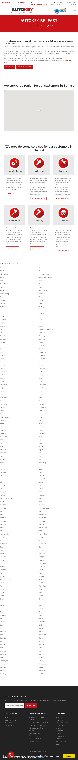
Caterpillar (3, 336)
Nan (40, 531)
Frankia (41, 404)
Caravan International (46, 329)
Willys (41, 667)
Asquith (41, 281)
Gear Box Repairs (34, 736)
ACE (40, 268)
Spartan (41, 612)
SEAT (1, 609)
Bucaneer (3, 320)
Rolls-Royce (4, 589)
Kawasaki (42, 453)
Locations (59, 733)
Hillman (2, 420)
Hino (40, 420)
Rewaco (41, 576)
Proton (2, 566)
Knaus (41, 459)
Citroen (2, 349)
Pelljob (2, 553)
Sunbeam (42, 622)
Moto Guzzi (43, 527)
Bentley (41, 307)
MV (1, 531)
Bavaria (41, 300)
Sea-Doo (42, 605)
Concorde (42, 355)
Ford (40, 398)
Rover (2, 592)
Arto (1, 281)
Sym (1, 628)
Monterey (3, 521)
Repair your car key (62, 198)
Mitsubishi (42, 514)
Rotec (41, 589)
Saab (40, 592)
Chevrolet (42, 339)
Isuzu (40, 436)
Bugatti (2, 323)
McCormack (4, 505)
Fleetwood (3, 398)
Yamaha (41, 674)
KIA (40, 456)
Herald (41, 417)
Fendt (41, 388)
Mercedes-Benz (44, 508)
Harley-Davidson (5, 417)
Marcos (2, 495)
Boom (2, 316)
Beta (40, 310)
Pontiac (41, 560)
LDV (1, 482)
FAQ (1, 388)
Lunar (41, 488)
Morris (2, 527)
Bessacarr (3, 310)
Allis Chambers (44, 274)
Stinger (41, 618)
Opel (1, 547)
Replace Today (12, 248)
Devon (41, 371)
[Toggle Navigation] (4, 10)
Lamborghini (4, 472)
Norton (41, 540)
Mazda (2, 501)
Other (41, 547)
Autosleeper (4, 297)
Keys (1, 456)
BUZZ (41, 326)
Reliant (41, 573)
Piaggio (41, 557)
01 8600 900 (21, 2)
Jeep (40, 443)
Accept (69, 756)
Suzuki (2, 625)
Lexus (41, 482)
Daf (1, 362)
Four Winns (3, 404)
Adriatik (2, 271)
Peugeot (3, 557)
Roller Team (43, 586)
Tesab (41, 638)
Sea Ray (2, 605)
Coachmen (42, 352)
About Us (59, 717)
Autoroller (42, 294)
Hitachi (2, 423)
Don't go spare (37, 248)
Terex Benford (5, 638)
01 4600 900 (6, 2)
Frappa (2, 407)
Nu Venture (3, 544)
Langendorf (43, 479)
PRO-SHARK (43, 563)
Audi (40, 284)
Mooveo (3, 524)
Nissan (41, 537)
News (2, 537)
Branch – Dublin (61, 741)
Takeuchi (3, 631)
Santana (41, 596)
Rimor (2, 583)
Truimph (41, 644)
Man (40, 492)
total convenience (38, 198)
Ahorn (41, 271)
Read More (41, 757)
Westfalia (3, 667)
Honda (2, 427)
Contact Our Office (24, 67)
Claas (2, 352)
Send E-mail (9, 67)
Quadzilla (42, 566)
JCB (1, 443)
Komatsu (3, 466)
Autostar (42, 297)
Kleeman (3, 459)
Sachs (2, 596)
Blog (57, 744)
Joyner (41, 450)
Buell (40, 320)
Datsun (41, 365)
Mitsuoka (3, 518)
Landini (41, 475)
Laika (40, 469)
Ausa (1, 287)
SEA (40, 602)
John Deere (3, 450)
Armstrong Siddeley (45, 277)
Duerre (41, 378)
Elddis (2, 381)
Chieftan (2, 342)
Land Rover (4, 475)
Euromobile (43, 385)
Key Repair (8, 725)
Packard (2, 550)
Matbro (41, 498)
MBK (40, 501)
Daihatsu (42, 362)
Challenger (42, 336)
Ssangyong (3, 615)
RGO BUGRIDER (5, 579)
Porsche (2, 563)
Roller (2, 586)
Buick (41, 323)
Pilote (2, 560)
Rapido (41, 570)
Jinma (41, 446)
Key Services (9, 723)
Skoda (41, 609)
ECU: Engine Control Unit (37, 725)
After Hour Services (62, 723)
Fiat (1, 394)
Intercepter (3, 436)
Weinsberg (42, 664)
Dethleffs (42, 368)
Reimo (2, 573)
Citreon (41, 346)
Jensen (2, 446)
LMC (40, 485)
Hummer (3, 430)
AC (1, 268)
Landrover (3, 479)
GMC (40, 411)
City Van (41, 349)
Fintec (41, 394)
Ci (0, 346)
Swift (40, 625)
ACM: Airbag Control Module (38, 722)
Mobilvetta (42, 518)
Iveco (2, 440)
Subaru (2, 622)
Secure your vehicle (62, 250)
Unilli (40, 648)
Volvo (41, 661)
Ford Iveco (3, 401)
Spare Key (8, 717)
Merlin (2, 511)
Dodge (41, 375)
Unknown (3, 651)
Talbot (41, 631)
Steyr (40, 615)
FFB (40, 391)
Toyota (41, 641)
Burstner (3, 326)
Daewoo (42, 359)
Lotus (2, 488)
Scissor (41, 599)
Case (1, 333)
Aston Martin (4, 284)
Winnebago (42, 670)
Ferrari (2, 391)
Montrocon (42, 521)
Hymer (41, 430)
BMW (2, 313)
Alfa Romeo (4, 274)
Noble (2, 540)
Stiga (1, 618)
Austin (41, 287)
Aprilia (2, 277)
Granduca (3, 414)
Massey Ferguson (6, 498)
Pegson (41, 550)
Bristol (41, 316)
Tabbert (41, 628)
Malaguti (3, 492)
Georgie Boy (43, 407)
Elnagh (41, 381)
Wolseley (3, 674)
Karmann (3, 453)
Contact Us (59, 731)
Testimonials (60, 720)
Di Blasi (2, 375)
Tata (1, 635)
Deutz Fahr (3, 371)
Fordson (41, 401)
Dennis (2, 368)
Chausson (3, 339)
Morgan (41, 524)
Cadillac (2, 329)
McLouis (42, 505)
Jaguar (41, 440)
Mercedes (3, 508)
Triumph (2, 644)
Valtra (41, 651)
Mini (1, 514)
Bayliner (2, 303)
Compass (3, 355)
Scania (2, 599)
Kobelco (2, 463)
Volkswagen (4, 661)
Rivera (41, 583)
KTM (40, 466)
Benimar (3, 307)
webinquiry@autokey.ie (39, 4)
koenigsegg (43, 463)
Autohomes (43, 290)
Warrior (2, 664)
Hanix (41, 414)
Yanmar (2, 677)
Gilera (2, 411)
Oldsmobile (42, 544)
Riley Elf (41, 579)
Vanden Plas (4, 654)
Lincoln (2, 485)
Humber (41, 427)
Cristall (2, 359)
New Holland (43, 534)
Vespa (2, 657)
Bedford (41, 303)
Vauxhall (41, 654)
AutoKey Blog (4, 294)
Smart (2, 612)
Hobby (41, 423)
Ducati (2, 378)
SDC (1, 602)
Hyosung (3, 433)
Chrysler (41, 342)
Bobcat (41, 313)
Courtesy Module (34, 733)
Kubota (2, 469)
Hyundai (41, 433)
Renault (2, 576)
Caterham (42, 333)
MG (40, 511)
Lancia (41, 472)
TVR (1, 648)
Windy (2, 670)
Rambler (2, 570)
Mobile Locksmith (11, 720)
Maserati (42, 495)
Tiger (1, 641)
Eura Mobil (3, 385)
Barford (2, 300)
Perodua (42, 553)
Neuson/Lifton (5, 534)
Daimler (2, 365)
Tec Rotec (42, 635)
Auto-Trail (3, 290)
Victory (41, 657)
